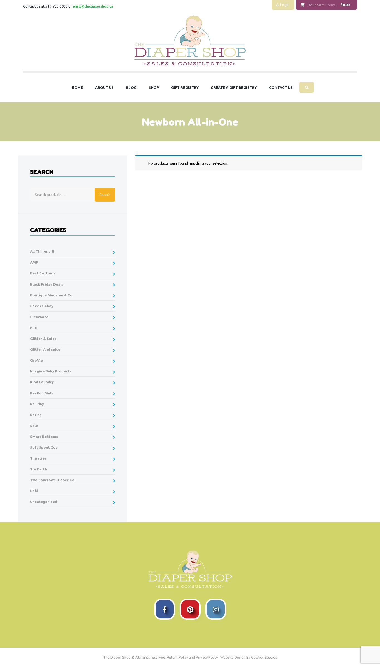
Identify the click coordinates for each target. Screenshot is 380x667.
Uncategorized (43, 502)
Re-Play (37, 404)
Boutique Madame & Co (51, 295)
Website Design (233, 657)
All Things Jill (42, 251)
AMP (34, 262)
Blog (131, 87)
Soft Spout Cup (44, 447)
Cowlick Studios (264, 657)
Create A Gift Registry (234, 87)
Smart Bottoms (44, 436)
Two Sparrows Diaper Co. (52, 480)
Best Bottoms (42, 273)
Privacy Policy (207, 657)
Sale (34, 426)
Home (77, 87)
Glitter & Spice (43, 338)
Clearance (39, 317)
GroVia (36, 360)
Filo (33, 328)
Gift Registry (185, 87)
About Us (104, 87)
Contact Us (281, 87)
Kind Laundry (42, 382)
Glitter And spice (45, 349)
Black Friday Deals (46, 284)
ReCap (36, 415)
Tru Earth (38, 469)
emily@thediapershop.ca (93, 6)
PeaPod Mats (42, 393)
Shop (154, 87)
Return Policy (177, 657)
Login (285, 5)
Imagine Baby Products (50, 371)
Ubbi (34, 491)
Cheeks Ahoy (41, 306)
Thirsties (38, 458)
